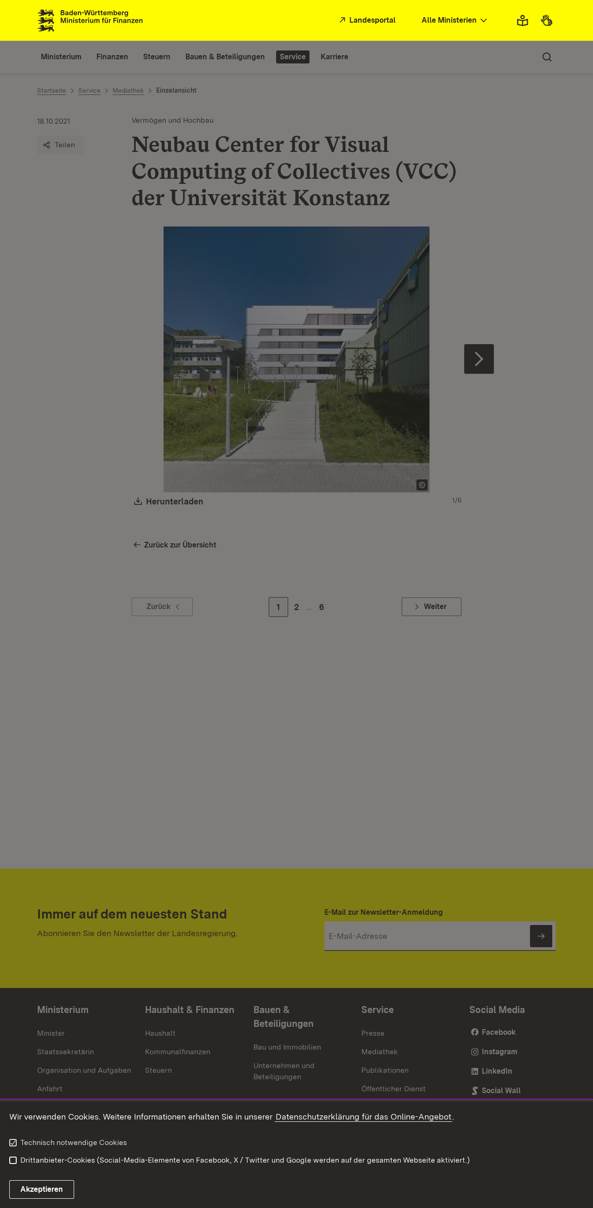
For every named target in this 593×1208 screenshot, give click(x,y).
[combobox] (455, 20)
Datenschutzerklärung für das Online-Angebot (363, 1116)
